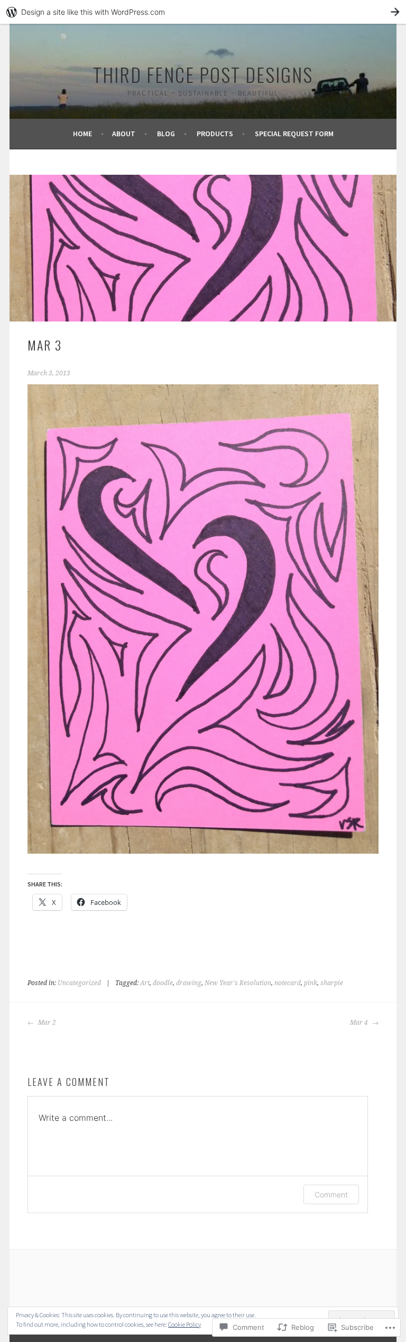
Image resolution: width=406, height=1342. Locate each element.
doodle (163, 983)
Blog (166, 133)
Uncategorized (79, 983)
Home (82, 133)
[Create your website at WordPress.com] (203, 12)
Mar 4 (360, 1022)
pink (310, 983)
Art (145, 983)
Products (215, 133)
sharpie (331, 983)
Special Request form (294, 133)
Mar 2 (46, 1022)
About (123, 133)
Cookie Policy (184, 1324)
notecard (287, 983)
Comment (331, 1194)
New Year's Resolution (238, 983)
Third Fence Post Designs (203, 74)
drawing (188, 983)
